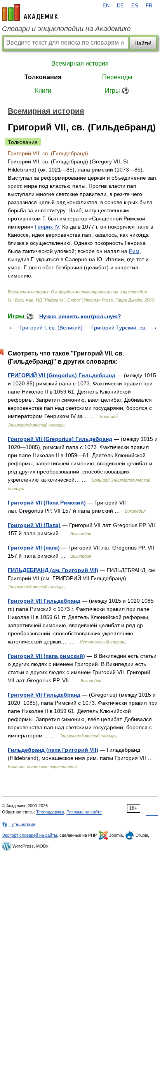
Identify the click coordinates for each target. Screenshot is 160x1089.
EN (106, 6)
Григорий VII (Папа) (34, 525)
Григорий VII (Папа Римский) (47, 502)
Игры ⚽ (117, 90)
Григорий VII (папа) (34, 547)
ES (134, 6)
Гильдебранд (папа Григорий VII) (53, 750)
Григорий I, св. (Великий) (51, 327)
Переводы (117, 77)
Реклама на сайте (84, 812)
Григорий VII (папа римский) (46, 656)
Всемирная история (80, 63)
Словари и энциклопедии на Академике (66, 29)
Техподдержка (50, 812)
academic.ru (30, 12)
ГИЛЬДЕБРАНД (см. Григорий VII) (53, 570)
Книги (43, 90)
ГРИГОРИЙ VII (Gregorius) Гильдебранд (61, 375)
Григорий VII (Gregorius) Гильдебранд (60, 439)
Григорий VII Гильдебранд (44, 601)
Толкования (42, 77)
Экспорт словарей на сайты (29, 835)
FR (149, 6)
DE (120, 6)
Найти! (142, 43)
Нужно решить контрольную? (80, 316)
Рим (134, 251)
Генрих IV (47, 227)
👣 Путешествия (18, 824)
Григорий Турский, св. (118, 327)
